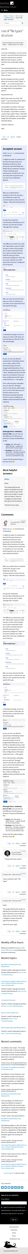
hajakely (9, 153)
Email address (5, 1199)
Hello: (6, 479)
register (12, 137)
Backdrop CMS (14, 1251)
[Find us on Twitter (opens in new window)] (15, 1187)
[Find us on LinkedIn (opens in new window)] (9, 1187)
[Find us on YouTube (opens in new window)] (5, 1187)
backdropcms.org (15, 1239)
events (14, 1233)
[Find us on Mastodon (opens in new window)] (12, 1187)
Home (5, 16)
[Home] (11, 3)
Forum (11, 16)
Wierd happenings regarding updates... (13, 1027)
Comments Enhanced (8, 1000)
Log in (4, 137)
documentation (14, 1227)
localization (14, 1230)
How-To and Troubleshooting (13, 17)
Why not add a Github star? (10, 1013)
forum (14, 1236)
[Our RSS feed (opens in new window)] (21, 1187)
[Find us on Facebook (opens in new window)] (18, 1187)
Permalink (23, 521)
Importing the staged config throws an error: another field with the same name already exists (14, 983)
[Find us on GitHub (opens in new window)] (2, 1187)
